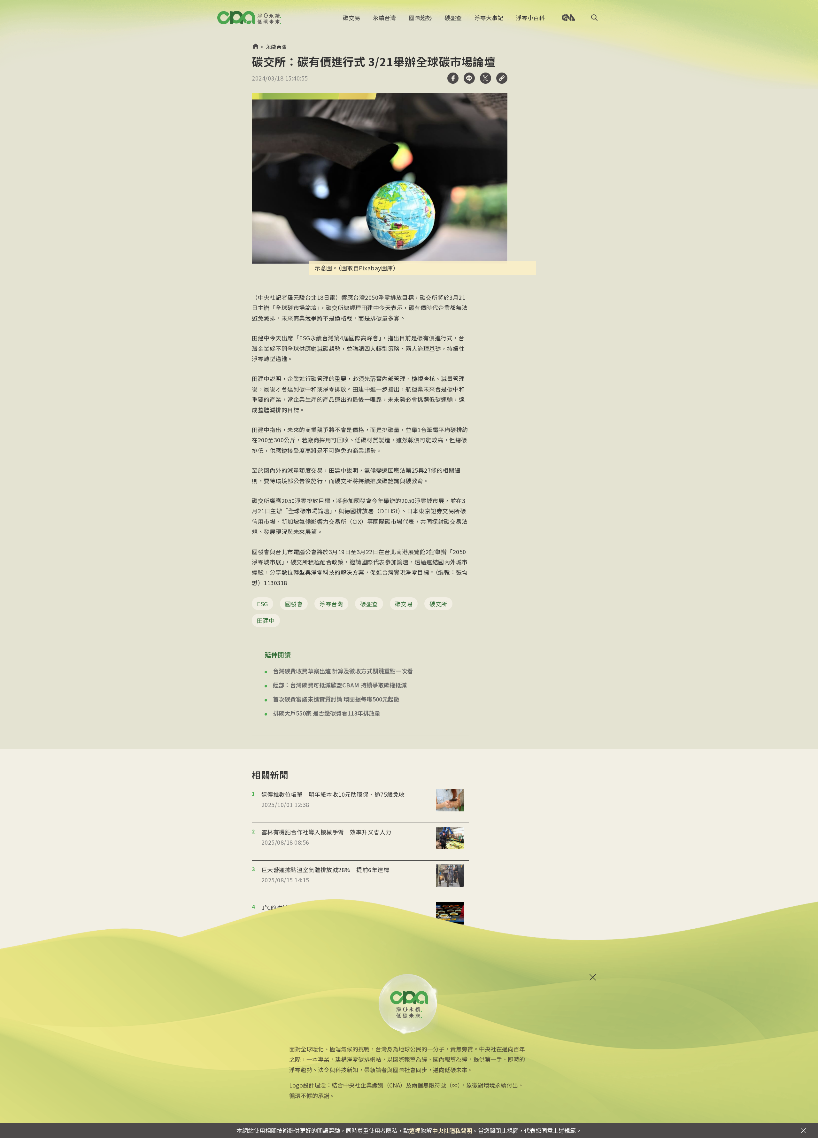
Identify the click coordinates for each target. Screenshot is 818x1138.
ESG (262, 604)
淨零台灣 (331, 604)
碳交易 (351, 17)
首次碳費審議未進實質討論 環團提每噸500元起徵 (336, 699)
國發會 (294, 604)
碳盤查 (453, 17)
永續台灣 (384, 17)
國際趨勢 (420, 17)
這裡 (415, 1130)
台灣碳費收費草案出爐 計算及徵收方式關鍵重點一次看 (343, 671)
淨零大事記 (489, 17)
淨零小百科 (530, 17)
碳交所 (438, 604)
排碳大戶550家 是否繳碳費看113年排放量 (326, 713)
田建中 (266, 620)
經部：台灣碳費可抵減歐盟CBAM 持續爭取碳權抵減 (340, 685)
